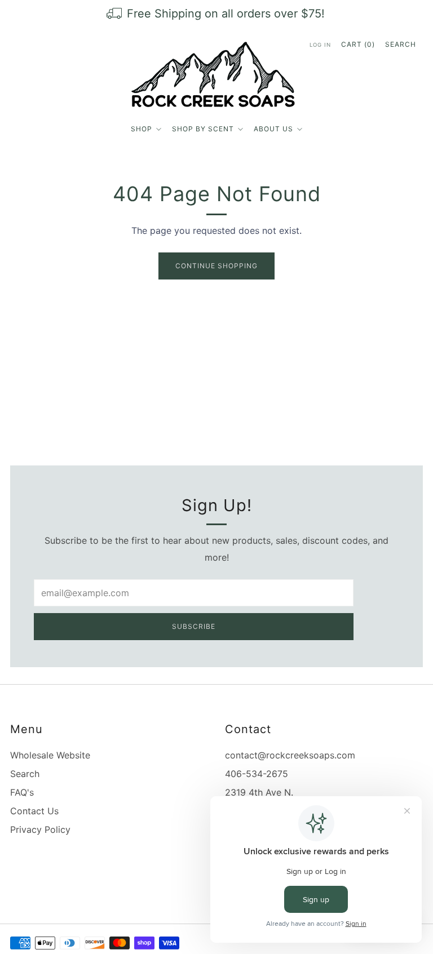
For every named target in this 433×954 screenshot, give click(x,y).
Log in (320, 45)
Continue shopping (216, 265)
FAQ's (22, 792)
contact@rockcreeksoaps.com (290, 755)
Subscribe (193, 626)
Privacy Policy (40, 829)
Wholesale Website (50, 755)
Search (400, 44)
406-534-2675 (256, 773)
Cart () (358, 44)
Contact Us (34, 811)
